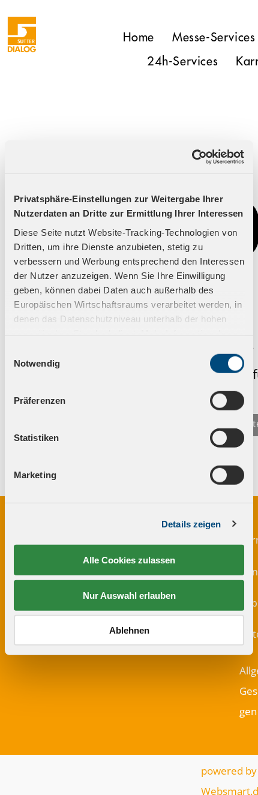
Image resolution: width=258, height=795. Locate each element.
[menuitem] (138, 38)
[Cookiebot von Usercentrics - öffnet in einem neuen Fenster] (191, 156)
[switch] (227, 400)
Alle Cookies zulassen (129, 560)
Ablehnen (129, 630)
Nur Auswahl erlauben (129, 595)
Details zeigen (191, 523)
